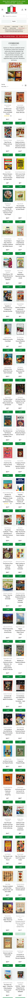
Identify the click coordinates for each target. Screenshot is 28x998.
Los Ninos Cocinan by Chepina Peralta (8, 762)
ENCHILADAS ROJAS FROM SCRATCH (14, 30)
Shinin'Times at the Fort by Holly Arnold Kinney (8, 630)
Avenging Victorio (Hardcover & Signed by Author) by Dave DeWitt (20, 465)
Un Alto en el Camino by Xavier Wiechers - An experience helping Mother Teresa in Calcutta (7, 665)
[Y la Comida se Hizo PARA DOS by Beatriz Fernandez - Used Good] (20, 686)
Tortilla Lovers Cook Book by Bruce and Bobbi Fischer (7, 111)
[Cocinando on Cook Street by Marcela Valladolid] (20, 943)
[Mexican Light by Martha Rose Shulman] (7, 943)
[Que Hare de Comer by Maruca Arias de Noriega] (20, 719)
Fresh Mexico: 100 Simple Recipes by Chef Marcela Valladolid (8, 276)
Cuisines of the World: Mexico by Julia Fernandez (7, 371)
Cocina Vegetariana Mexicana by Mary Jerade (20, 275)
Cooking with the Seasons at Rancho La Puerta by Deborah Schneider (20, 598)
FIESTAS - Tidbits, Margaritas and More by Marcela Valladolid (20, 989)
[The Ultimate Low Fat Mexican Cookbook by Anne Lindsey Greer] (7, 421)
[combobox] (14, 16)
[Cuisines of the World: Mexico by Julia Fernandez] (7, 359)
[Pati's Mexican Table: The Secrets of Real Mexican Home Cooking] (20, 520)
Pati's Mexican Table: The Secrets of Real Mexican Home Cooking (20, 532)
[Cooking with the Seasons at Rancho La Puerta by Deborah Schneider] (20, 585)
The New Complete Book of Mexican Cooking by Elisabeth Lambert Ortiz (20, 923)
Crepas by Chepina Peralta (20, 762)
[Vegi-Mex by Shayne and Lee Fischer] (7, 132)
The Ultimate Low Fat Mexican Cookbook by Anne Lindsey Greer (8, 433)
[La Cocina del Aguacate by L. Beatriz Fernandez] (7, 686)
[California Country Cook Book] (7, 329)
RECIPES (5, 28)
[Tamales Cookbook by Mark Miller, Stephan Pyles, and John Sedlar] (7, 876)
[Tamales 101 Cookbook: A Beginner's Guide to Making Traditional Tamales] (7, 484)
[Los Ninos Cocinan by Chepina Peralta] (7, 751)
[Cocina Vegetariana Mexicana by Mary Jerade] (20, 262)
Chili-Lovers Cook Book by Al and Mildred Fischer (20, 175)
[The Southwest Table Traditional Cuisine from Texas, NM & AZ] (20, 97)
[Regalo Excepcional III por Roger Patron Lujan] (20, 618)
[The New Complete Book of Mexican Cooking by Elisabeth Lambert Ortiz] (20, 908)
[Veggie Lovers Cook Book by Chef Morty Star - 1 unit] (20, 231)
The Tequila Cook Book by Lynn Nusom (7, 858)
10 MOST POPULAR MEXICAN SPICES (14, 31)
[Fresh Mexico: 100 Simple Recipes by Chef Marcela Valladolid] (7, 262)
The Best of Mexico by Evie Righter (20, 371)
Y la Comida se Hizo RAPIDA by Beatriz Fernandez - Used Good (8, 732)
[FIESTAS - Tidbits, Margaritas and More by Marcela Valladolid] (20, 974)
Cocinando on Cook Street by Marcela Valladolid (20, 956)
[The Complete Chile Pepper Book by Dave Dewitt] (20, 195)
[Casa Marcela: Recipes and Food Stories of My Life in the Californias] (7, 811)
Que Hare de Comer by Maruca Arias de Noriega (20, 731)
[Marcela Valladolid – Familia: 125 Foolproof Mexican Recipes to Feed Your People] (7, 195)
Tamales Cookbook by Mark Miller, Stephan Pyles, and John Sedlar (8, 889)
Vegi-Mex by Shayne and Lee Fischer (8, 144)
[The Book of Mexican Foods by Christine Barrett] (20, 876)
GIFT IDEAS (7, 26)
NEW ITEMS (15, 26)
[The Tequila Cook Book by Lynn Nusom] (7, 846)
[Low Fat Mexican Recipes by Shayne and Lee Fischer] (20, 421)
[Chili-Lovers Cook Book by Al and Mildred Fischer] (20, 164)
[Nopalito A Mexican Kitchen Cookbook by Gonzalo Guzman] (7, 296)
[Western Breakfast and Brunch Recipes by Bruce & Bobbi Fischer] (20, 296)
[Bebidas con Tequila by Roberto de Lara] (20, 650)
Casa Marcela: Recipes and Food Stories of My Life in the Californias (7, 825)
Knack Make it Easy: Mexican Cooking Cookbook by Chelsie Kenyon (8, 243)
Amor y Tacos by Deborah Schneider (7, 596)
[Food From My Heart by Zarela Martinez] (7, 452)
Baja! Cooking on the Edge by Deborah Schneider (20, 566)
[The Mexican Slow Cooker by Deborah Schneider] (7, 553)
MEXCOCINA (13, 28)
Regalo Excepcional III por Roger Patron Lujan (20, 631)
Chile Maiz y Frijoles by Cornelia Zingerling (7, 792)
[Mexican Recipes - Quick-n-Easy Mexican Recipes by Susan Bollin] (7, 164)
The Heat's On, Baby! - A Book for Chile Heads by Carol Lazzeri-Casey (8, 988)
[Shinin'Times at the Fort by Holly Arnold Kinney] (7, 618)
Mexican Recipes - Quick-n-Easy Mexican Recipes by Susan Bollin (8, 176)
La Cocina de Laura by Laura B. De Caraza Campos (20, 791)
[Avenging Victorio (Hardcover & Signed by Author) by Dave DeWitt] (20, 452)
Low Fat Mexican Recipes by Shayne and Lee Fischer (20, 432)
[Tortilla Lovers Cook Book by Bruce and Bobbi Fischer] (7, 97)
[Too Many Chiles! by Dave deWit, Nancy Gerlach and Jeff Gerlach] (7, 389)
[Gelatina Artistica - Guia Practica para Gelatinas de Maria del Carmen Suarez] (20, 132)
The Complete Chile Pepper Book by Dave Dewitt (20, 207)
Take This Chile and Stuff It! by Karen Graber (20, 858)
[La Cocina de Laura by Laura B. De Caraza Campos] (20, 779)
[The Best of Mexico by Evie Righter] (20, 359)
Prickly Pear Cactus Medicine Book (20, 341)
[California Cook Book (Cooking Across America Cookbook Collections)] (20, 811)
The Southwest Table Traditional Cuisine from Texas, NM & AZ (20, 109)
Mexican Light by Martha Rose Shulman (7, 954)
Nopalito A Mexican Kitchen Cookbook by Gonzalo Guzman (7, 308)
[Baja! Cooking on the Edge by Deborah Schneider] (20, 553)
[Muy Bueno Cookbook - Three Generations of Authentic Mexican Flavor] (7, 520)
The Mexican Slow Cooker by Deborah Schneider (8, 566)
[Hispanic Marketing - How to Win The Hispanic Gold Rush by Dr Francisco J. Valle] (20, 484)
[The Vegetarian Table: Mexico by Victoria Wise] (7, 908)
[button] (25, 9)
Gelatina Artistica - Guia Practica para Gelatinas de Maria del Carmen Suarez (20, 145)
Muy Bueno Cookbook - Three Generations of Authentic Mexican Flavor (8, 533)
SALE (22, 26)
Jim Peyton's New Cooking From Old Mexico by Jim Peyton (20, 402)
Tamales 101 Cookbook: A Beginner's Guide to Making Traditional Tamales (8, 498)
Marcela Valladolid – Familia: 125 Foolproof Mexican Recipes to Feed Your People (8, 211)
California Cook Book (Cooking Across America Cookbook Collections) (20, 826)
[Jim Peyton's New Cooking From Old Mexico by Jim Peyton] (20, 389)
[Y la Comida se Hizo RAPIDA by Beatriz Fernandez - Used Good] (7, 719)
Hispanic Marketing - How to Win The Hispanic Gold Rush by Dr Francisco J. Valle (20, 499)
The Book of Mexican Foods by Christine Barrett (20, 888)
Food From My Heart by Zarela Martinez (8, 464)
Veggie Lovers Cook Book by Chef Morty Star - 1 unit (20, 243)
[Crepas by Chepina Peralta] (20, 751)
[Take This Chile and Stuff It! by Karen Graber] (20, 846)
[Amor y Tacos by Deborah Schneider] (7, 585)
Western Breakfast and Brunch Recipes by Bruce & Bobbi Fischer (20, 310)
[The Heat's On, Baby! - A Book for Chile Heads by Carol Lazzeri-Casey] (7, 974)
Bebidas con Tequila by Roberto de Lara (20, 662)
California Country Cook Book (8, 340)
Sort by (3, 84)
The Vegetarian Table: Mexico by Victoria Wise (7, 919)
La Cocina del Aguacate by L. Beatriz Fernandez (8, 697)
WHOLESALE (21, 28)
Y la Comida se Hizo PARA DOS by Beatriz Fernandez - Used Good (20, 699)
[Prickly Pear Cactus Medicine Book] (20, 329)
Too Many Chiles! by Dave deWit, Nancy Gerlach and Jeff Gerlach (8, 402)
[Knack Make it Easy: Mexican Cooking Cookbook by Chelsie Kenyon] (7, 231)
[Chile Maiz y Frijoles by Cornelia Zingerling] (7, 779)
